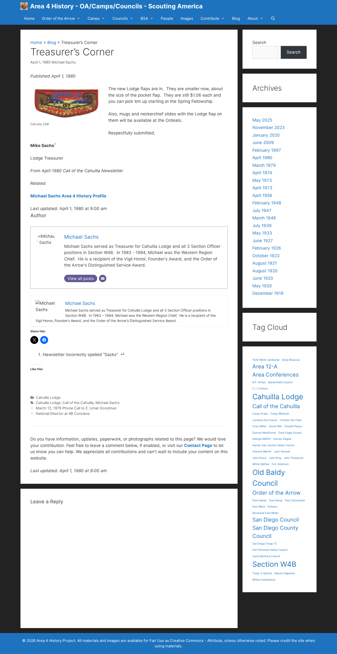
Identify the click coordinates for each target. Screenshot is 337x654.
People (167, 18)
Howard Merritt (261, 451)
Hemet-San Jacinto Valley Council (273, 445)
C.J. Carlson (260, 388)
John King (275, 458)
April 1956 (262, 195)
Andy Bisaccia (291, 359)
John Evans (259, 458)
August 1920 (265, 270)
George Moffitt (261, 439)
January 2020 (266, 135)
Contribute (210, 18)
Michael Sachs (64, 62)
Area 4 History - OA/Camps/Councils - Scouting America (116, 6)
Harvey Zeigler (282, 439)
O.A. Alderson (280, 464)
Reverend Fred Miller (265, 513)
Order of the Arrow (58, 18)
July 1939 (262, 225)
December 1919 (267, 293)
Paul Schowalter (295, 500)
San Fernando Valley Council (270, 549)
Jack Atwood (282, 451)
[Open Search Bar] (273, 18)
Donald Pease (293, 426)
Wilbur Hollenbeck (263, 579)
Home (29, 18)
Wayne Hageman (284, 573)
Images (187, 18)
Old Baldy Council (268, 477)
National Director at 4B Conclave (63, 413)
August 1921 (264, 263)
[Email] (102, 278)
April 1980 (262, 157)
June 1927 (262, 240)
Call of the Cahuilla (78, 403)
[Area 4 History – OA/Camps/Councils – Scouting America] (25, 6)
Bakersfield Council (280, 382)
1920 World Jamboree (266, 359)
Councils (120, 18)
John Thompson (293, 458)
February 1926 (266, 248)
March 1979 (264, 165)
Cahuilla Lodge (48, 397)
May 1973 (262, 180)
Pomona (272, 506)
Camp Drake (260, 413)
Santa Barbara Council (266, 556)
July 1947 (261, 210)
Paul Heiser (259, 500)
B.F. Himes (259, 382)
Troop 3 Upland (262, 573)
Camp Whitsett (279, 413)
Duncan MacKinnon (264, 432)
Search (259, 42)
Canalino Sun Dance (264, 420)
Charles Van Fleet (290, 420)
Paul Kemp (275, 500)
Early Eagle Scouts (290, 432)
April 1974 (262, 172)
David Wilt (275, 426)
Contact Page (198, 445)
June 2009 (263, 142)
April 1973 (262, 187)
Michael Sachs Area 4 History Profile (68, 195)
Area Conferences (275, 374)
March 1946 (264, 217)
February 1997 (266, 150)
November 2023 (268, 127)
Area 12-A (265, 366)
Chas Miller (259, 426)
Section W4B (274, 564)
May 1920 (262, 285)
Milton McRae (260, 464)
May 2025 (262, 120)
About (252, 18)
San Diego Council (275, 519)
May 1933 (262, 233)
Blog (236, 18)
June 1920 (262, 278)
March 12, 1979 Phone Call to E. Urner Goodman (76, 408)
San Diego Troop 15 (264, 543)
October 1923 (266, 255)
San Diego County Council (275, 532)
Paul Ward (258, 506)
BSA (144, 18)
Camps (94, 18)
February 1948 (266, 202)
